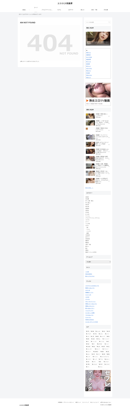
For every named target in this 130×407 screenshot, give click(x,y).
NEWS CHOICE (89, 319)
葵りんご (88, 66)
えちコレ (87, 299)
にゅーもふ (88, 317)
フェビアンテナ (89, 310)
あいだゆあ (89, 57)
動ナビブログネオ (89, 276)
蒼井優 (88, 64)
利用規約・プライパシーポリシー (66, 402)
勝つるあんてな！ (89, 308)
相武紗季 (88, 59)
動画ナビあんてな (89, 288)
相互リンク (78, 402)
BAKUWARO (88, 274)
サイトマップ (85, 402)
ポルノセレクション (90, 301)
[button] (109, 22)
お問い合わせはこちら (105, 402)
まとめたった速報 (89, 312)
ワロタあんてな (89, 315)
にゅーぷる (88, 294)
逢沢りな (88, 52)
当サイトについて (94, 402)
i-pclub (87, 297)
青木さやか (89, 75)
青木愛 (88, 73)
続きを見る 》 (89, 187)
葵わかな (88, 70)
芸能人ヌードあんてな (91, 303)
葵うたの (88, 61)
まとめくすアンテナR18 (91, 321)
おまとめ (87, 290)
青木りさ (88, 77)
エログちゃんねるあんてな (92, 285)
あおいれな (89, 68)
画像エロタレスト (89, 306)
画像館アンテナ (89, 292)
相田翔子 (88, 54)
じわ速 (87, 271)
